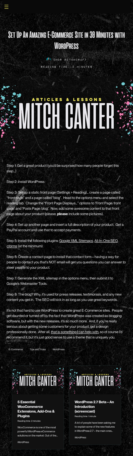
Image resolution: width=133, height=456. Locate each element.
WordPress (6, 22)
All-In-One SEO (106, 240)
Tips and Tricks (38, 349)
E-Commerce (16, 349)
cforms (12, 246)
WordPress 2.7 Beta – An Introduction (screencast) (94, 406)
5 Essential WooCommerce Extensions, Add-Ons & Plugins (36, 409)
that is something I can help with (75, 332)
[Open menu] (6, 7)
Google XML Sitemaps (76, 240)
